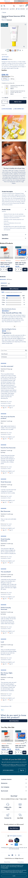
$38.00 (5, 75)
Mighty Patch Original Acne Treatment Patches (6, 263)
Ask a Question (14, 720)
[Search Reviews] (26, 350)
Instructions (5, 238)
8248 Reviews (23, 260)
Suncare (4, 12)
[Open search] (4, 6)
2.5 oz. (13, 79)
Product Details (6, 209)
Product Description (7, 191)
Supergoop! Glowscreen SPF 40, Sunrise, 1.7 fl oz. (17, 86)
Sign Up (22, 770)
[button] (6, 252)
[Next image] (22, 50)
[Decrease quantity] (3, 101)
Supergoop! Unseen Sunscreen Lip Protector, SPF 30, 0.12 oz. (17, 91)
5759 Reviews (8, 260)
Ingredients (5, 234)
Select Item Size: (8, 76)
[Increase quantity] (7, 101)
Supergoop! (9, 19)
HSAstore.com (21, 1)
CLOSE (14, 875)
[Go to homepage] (14, 6)
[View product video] (20, 50)
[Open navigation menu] (1, 5)
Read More (4, 70)
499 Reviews (10, 59)
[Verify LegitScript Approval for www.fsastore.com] (16, 840)
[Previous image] (5, 50)
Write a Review (14, 288)
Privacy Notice (5, 867)
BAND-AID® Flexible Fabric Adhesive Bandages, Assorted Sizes (20, 263)
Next (2, 709)
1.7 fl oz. (5, 79)
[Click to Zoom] (24, 47)
